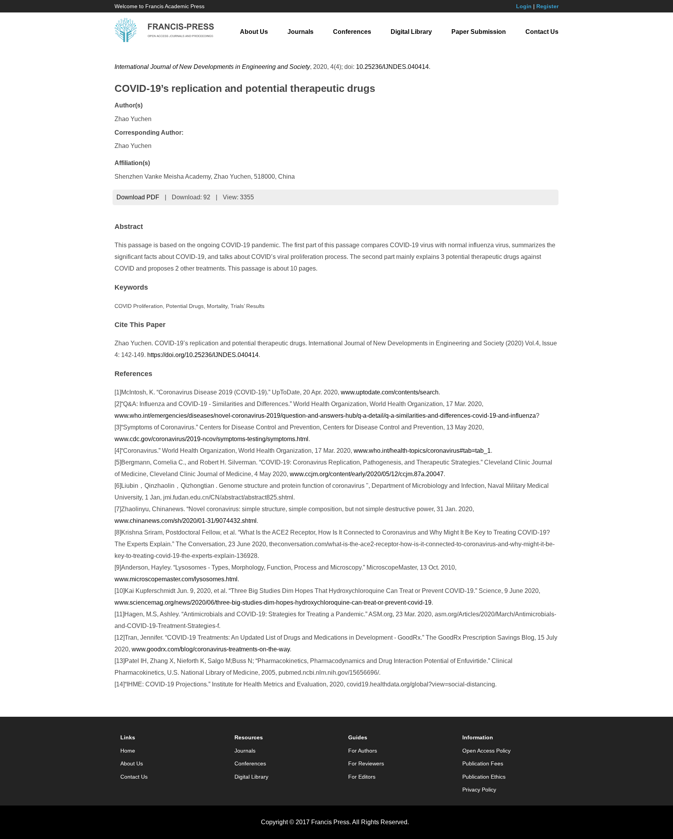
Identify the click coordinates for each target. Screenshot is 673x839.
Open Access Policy (486, 751)
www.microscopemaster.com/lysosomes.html (176, 579)
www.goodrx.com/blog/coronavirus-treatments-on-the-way (211, 649)
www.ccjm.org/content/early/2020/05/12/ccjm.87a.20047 (367, 474)
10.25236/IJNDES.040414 (392, 66)
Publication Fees (482, 763)
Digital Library (411, 31)
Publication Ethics (484, 777)
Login (524, 6)
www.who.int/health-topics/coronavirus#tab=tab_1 (422, 450)
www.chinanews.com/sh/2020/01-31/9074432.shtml (186, 520)
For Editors (361, 777)
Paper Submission (478, 31)
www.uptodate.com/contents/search (390, 392)
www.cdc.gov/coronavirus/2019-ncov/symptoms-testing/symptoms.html (211, 439)
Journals (300, 31)
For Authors (362, 751)
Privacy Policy (479, 789)
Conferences (352, 31)
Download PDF (137, 197)
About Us (254, 31)
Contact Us (541, 31)
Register (547, 6)
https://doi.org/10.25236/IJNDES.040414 (203, 355)
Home (127, 751)
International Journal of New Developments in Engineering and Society (212, 66)
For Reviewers (366, 763)
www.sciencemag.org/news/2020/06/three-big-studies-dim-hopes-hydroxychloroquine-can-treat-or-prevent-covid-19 (273, 602)
